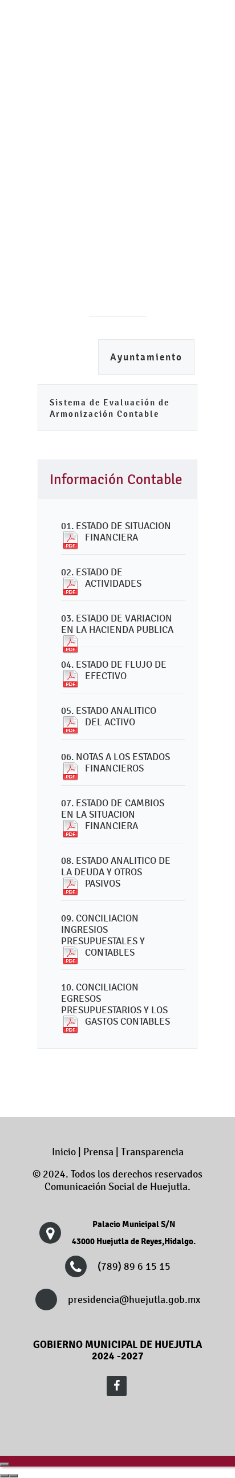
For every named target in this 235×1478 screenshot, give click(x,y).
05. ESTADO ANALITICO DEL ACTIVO (108, 716)
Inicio (64, 1152)
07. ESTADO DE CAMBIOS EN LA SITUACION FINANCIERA (112, 814)
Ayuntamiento (146, 357)
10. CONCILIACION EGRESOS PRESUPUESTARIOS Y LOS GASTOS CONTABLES (115, 1004)
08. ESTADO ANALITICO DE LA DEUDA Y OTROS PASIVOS (116, 872)
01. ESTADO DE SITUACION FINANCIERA (116, 531)
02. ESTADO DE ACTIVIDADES (101, 577)
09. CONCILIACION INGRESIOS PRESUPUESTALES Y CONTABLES (103, 935)
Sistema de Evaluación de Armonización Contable (109, 408)
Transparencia (152, 1152)
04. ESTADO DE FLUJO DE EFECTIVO (114, 670)
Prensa (98, 1152)
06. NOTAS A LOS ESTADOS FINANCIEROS (115, 762)
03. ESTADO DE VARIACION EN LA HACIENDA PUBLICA (117, 623)
